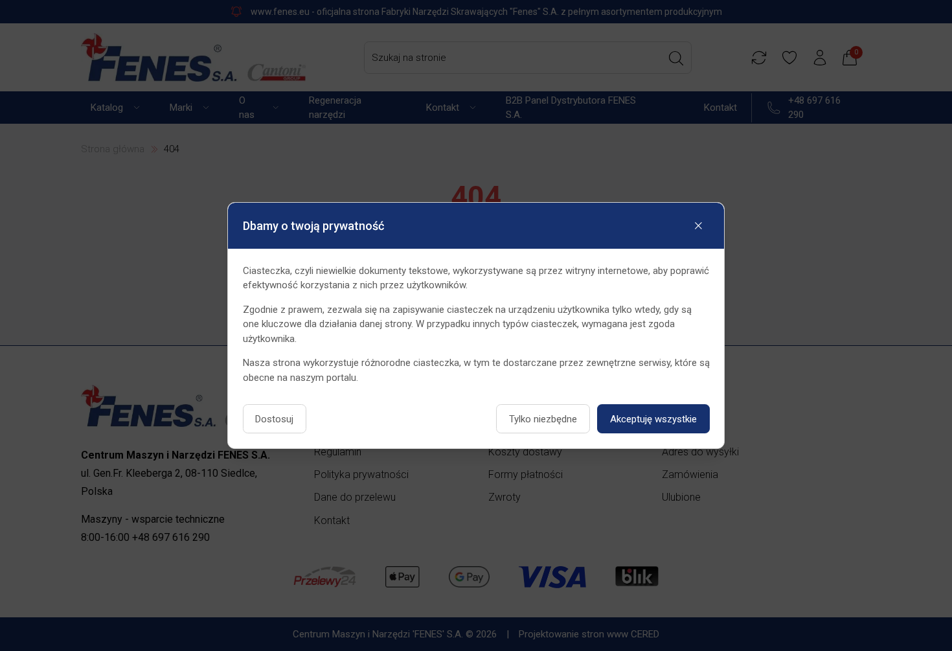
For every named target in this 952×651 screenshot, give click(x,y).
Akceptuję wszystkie (653, 419)
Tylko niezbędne (543, 419)
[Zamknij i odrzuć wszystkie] (699, 226)
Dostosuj (274, 419)
